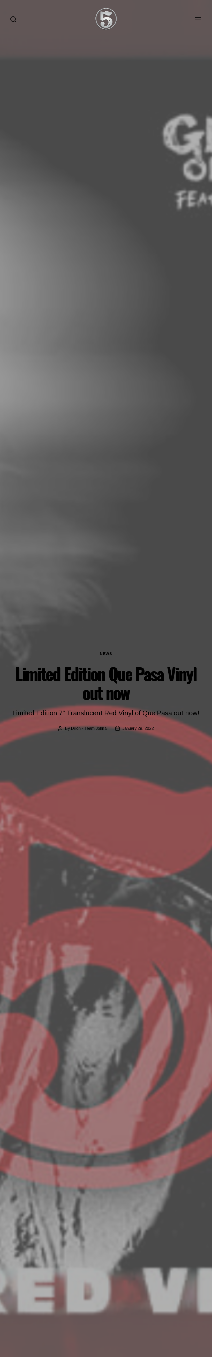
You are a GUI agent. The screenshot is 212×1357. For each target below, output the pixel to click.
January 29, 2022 (138, 728)
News (106, 653)
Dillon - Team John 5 (89, 728)
